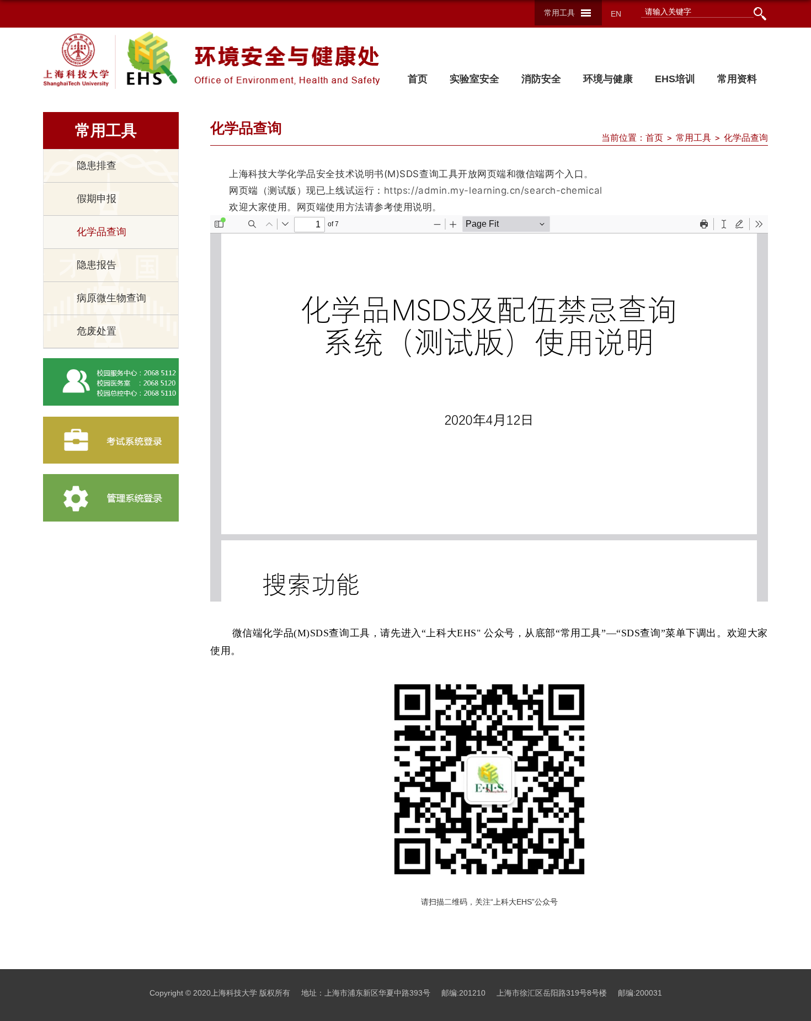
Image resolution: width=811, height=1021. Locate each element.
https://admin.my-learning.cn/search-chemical (493, 190)
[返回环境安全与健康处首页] (144, 56)
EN (616, 13)
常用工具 (559, 12)
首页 (418, 78)
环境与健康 (608, 78)
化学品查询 (746, 137)
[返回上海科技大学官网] (76, 60)
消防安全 (541, 78)
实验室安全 (474, 78)
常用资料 (737, 78)
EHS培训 (675, 78)
